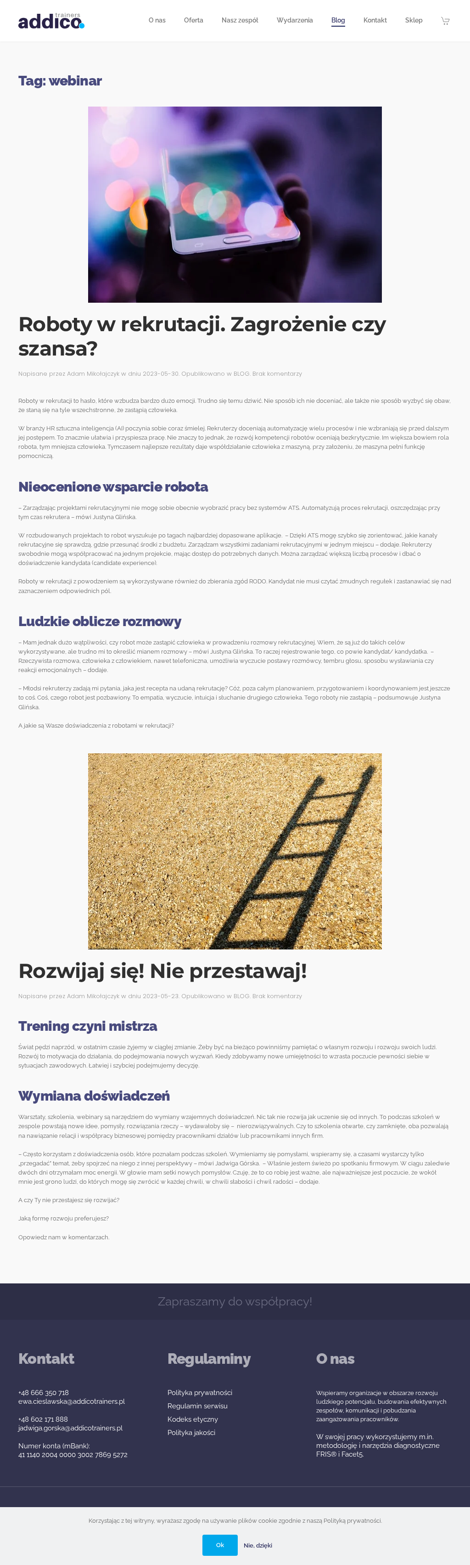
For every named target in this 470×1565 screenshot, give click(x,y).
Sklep (414, 20)
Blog (338, 20)
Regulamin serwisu (198, 1406)
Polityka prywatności (200, 1393)
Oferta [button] (193, 20)
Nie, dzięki (258, 1545)
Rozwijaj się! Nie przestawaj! (162, 970)
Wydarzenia (295, 20)
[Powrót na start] (51, 21)
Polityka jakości (191, 1433)
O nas (157, 20)
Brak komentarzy (277, 373)
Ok (220, 1545)
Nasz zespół (240, 20)
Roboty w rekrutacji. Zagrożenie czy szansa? (202, 336)
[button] (446, 21)
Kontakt (375, 20)
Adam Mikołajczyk (93, 373)
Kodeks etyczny (193, 1419)
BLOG (242, 373)
